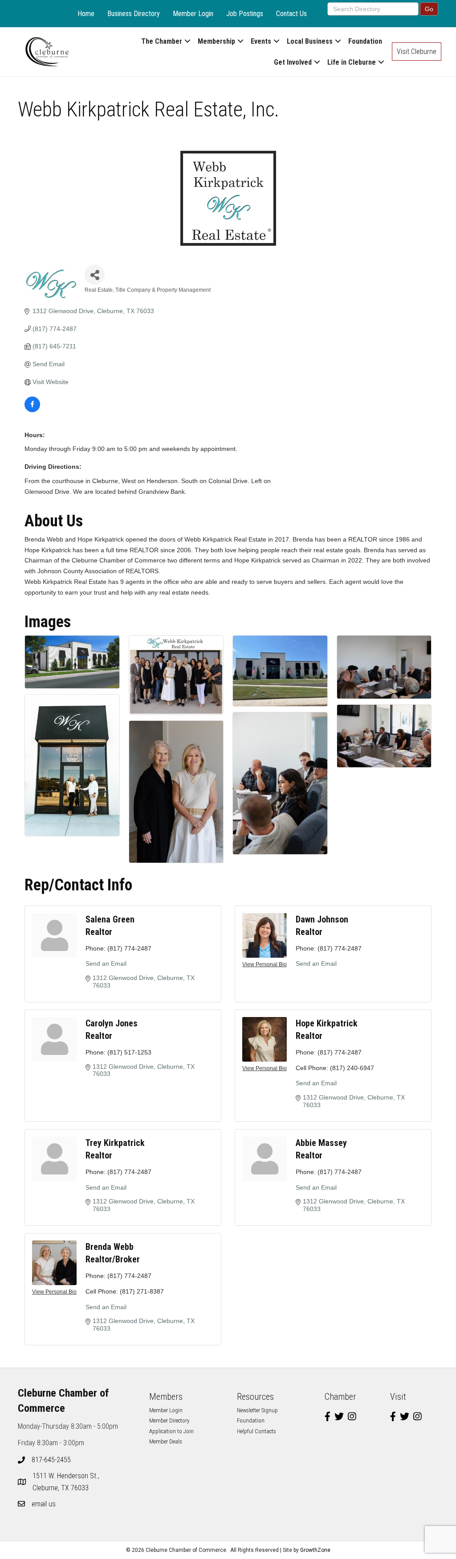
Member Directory (169, 1420)
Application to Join (171, 1431)
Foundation (365, 41)
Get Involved (293, 62)
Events (261, 41)
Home (85, 13)
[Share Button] (95, 275)
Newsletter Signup (257, 1410)
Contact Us (291, 13)
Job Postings (244, 13)
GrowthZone (315, 1550)
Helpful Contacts (256, 1431)
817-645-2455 (51, 1460)
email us (44, 1504)
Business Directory (133, 13)
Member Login (193, 13)
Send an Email (106, 963)
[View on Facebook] (32, 410)
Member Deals (165, 1441)
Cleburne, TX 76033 (67, 1482)
